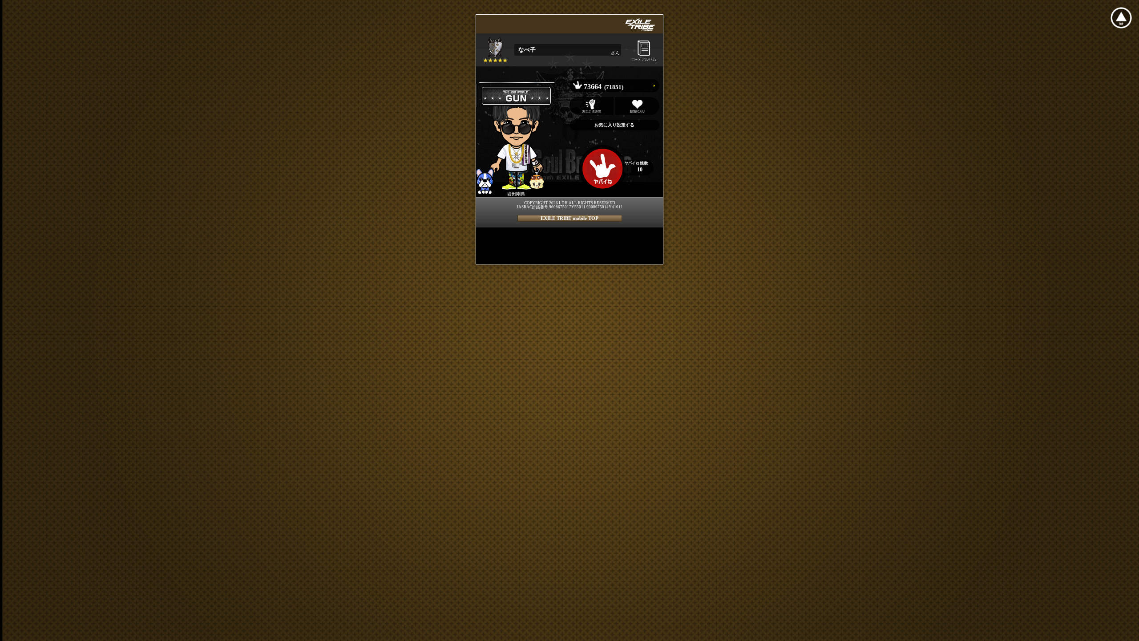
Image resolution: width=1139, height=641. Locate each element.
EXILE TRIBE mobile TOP (569, 218)
